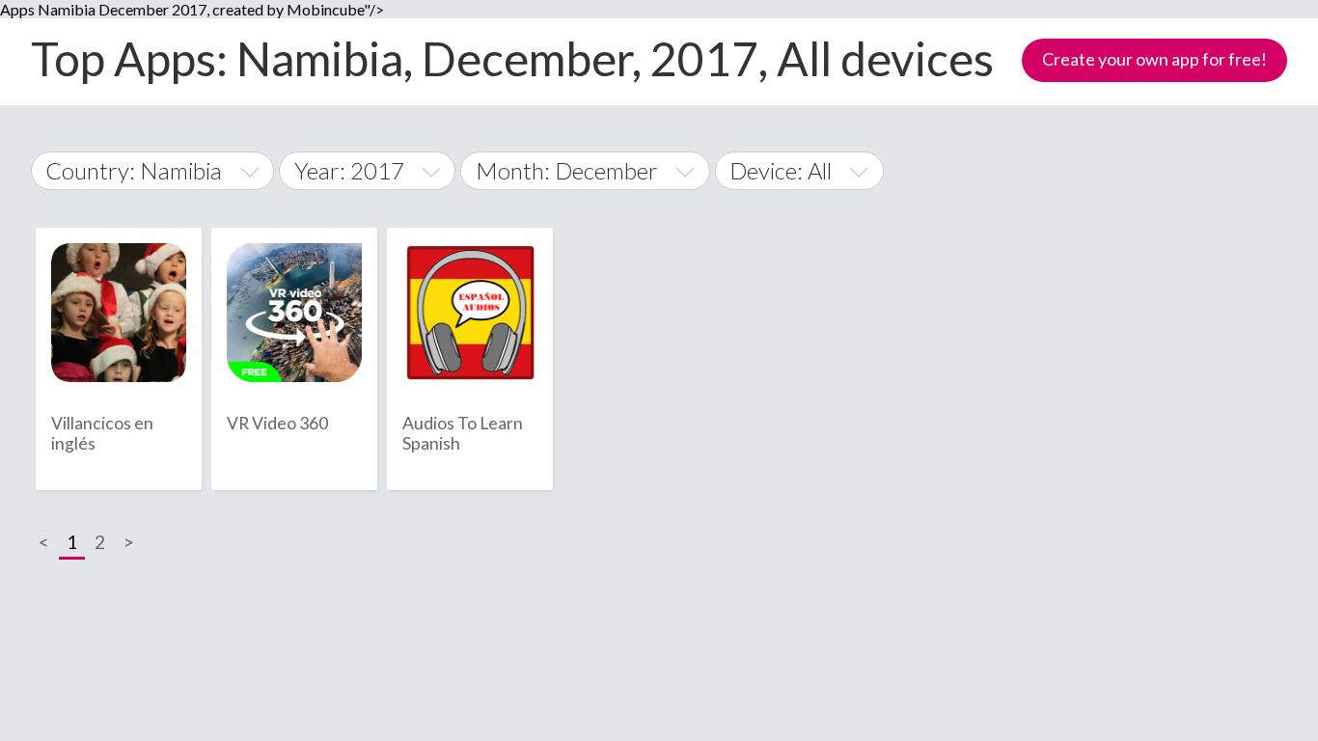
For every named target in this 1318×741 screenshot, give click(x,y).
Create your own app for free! (1154, 58)
